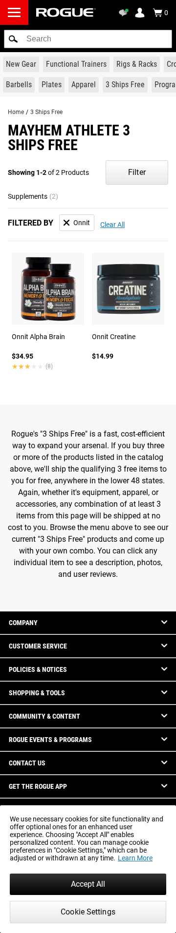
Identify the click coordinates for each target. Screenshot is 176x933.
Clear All (112, 224)
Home (16, 112)
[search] (88, 39)
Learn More (135, 858)
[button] (13, 39)
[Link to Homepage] (66, 12)
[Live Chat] (125, 13)
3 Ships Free (46, 112)
